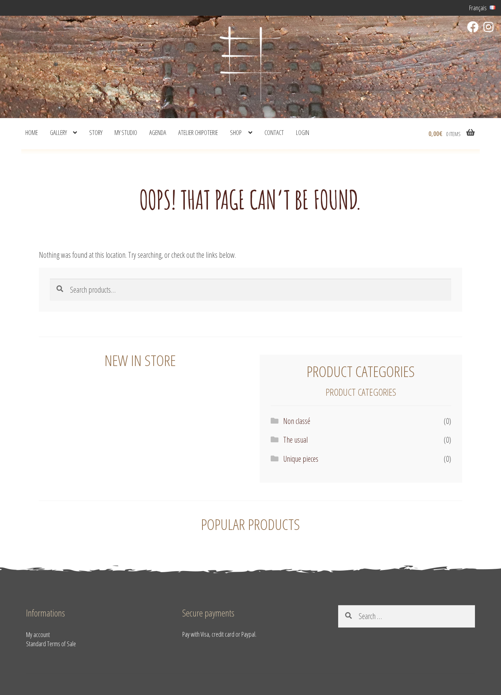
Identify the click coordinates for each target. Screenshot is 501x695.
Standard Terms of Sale (51, 643)
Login (302, 132)
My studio (125, 132)
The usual (295, 439)
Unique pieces (300, 458)
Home (31, 132)
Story (95, 132)
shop (236, 132)
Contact (274, 132)
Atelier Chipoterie (198, 132)
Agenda (157, 132)
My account (38, 634)
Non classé (296, 421)
